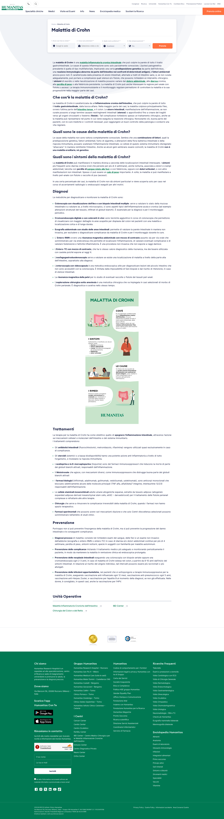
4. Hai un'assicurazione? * (136, 41)
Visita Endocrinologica (162, 687)
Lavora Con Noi (209, 4)
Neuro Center (79, 752)
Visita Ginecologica (161, 694)
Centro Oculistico (81, 728)
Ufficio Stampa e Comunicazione (127, 697)
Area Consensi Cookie (181, 807)
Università (152, 4)
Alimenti (156, 737)
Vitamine (156, 785)
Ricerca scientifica (121, 719)
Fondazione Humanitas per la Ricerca (129, 708)
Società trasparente (121, 682)
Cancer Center (80, 720)
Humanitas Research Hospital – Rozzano (91, 668)
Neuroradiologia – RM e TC (164, 713)
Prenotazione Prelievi (194, 4)
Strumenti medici (160, 774)
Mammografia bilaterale (163, 724)
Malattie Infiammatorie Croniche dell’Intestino (75, 605)
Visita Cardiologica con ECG (164, 675)
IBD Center (118, 605)
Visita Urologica (159, 709)
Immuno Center (80, 745)
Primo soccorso (159, 759)
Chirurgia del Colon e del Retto (68, 610)
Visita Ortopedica (160, 702)
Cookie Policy (150, 807)
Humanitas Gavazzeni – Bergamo (88, 687)
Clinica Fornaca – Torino (84, 694)
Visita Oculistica (159, 698)
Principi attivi (158, 763)
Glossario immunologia (162, 748)
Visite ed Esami (67, 11)
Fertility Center (80, 732)
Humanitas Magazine (122, 712)
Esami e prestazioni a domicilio (166, 672)
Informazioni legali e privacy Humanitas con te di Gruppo (131, 673)
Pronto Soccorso (120, 716)
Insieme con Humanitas (123, 704)
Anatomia (157, 740)
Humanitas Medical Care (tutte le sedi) (90, 675)
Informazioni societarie (164, 807)
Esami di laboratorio (161, 744)
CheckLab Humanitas (162, 717)
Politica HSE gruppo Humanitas (126, 689)
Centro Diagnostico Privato (85, 748)
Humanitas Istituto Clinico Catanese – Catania (89, 706)
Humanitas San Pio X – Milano (86, 672)
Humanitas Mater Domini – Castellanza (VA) (92, 679)
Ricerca (144, 4)
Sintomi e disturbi (160, 770)
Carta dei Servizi (120, 678)
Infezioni (156, 752)
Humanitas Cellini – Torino (84, 690)
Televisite (157, 668)
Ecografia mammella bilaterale (165, 720)
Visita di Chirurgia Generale (164, 679)
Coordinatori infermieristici (124, 727)
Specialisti (157, 778)
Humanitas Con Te (165, 4)
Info (82, 11)
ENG (219, 4)
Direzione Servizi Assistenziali (125, 723)
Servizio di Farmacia (121, 731)
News (92, 11)
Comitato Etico (179, 4)
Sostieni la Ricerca (135, 11)
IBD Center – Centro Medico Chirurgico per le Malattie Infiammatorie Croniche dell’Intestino (92, 738)
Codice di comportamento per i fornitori (130, 668)
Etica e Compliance (121, 686)
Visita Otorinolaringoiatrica (164, 705)
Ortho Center (79, 756)
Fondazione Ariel (120, 701)
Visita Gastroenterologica (163, 690)
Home (53, 24)
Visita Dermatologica (161, 683)
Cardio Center (80, 724)
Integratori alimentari (161, 755)
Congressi (135, 4)
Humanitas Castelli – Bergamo (86, 683)
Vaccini (156, 782)
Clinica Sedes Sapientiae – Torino (88, 702)
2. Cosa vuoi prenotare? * (85, 41)
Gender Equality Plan (122, 693)
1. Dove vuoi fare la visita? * (60, 41)
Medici (51, 11)
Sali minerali (158, 767)
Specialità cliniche (34, 11)
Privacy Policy (138, 807)
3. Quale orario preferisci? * (111, 41)
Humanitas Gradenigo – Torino (86, 698)
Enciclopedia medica (110, 11)
